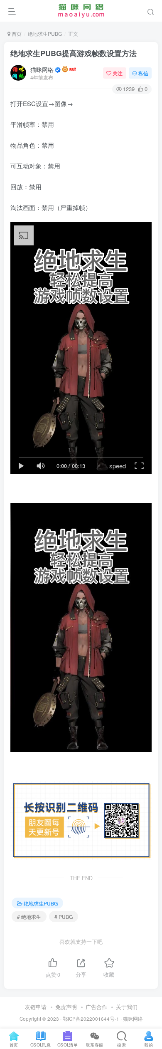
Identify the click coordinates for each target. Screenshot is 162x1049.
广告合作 (96, 1007)
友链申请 (36, 1007)
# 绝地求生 (29, 916)
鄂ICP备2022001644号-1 (91, 1018)
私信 (143, 73)
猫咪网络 (42, 69)
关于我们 (126, 1007)
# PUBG (63, 916)
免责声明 (66, 1007)
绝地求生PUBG (45, 33)
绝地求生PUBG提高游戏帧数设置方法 (73, 53)
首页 (16, 33)
